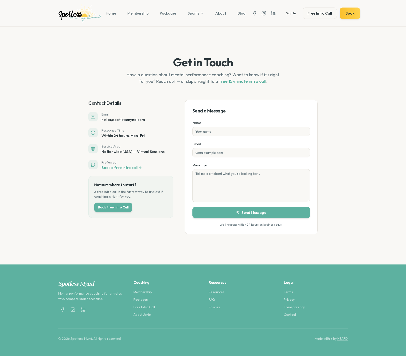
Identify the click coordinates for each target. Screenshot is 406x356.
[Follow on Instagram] (264, 13)
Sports (193, 13)
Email (196, 144)
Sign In (291, 13)
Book (350, 13)
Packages (168, 13)
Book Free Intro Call (113, 207)
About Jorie (142, 314)
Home (111, 13)
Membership (137, 13)
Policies (214, 307)
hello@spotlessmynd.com (123, 119)
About (220, 13)
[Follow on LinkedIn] (273, 13)
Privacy (289, 299)
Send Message (254, 212)
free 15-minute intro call (242, 81)
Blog (242, 13)
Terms (288, 292)
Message (199, 165)
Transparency (294, 307)
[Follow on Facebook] (254, 13)
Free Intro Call (320, 13)
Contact (290, 314)
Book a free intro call (120, 167)
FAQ (212, 299)
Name (197, 123)
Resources (216, 292)
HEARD (342, 338)
